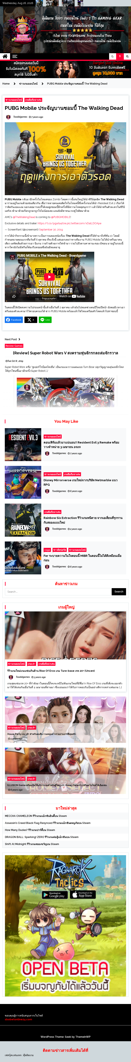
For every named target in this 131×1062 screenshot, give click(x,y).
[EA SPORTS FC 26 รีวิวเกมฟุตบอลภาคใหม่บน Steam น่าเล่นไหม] (66, 4)
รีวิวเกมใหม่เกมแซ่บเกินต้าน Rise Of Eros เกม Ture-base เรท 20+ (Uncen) (51, 670)
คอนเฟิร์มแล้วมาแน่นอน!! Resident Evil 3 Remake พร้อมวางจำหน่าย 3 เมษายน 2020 (81, 445)
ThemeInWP (83, 1036)
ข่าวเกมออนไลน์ (14, 99)
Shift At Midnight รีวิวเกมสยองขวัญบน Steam (32, 844)
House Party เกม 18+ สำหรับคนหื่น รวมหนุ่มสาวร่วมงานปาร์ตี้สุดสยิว (41, 734)
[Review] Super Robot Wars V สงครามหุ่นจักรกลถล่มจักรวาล (65, 353)
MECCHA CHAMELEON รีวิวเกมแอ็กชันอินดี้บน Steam (36, 815)
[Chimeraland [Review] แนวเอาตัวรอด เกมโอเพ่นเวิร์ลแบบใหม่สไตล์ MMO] (82, 4)
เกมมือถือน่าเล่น (33, 99)
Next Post (11, 339)
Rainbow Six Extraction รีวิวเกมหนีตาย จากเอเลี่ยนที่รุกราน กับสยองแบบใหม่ (83, 520)
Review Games (14, 345)
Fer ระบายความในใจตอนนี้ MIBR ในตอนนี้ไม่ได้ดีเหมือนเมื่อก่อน (82, 558)
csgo (47, 550)
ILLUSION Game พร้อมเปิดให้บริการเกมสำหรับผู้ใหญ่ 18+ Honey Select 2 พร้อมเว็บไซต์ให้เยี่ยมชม (57, 785)
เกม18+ (31, 663)
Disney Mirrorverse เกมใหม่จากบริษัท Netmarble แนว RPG (81, 482)
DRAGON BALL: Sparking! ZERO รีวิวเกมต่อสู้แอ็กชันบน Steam (41, 837)
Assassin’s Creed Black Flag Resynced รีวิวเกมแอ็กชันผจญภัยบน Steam (47, 823)
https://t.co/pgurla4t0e (52, 223)
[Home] (5, 56)
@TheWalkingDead (24, 217)
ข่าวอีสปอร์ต (59, 550)
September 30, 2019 (51, 229)
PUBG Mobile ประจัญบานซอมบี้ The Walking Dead (64, 108)
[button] (112, 56)
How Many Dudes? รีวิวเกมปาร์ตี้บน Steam (30, 830)
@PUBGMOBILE (60, 217)
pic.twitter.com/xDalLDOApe (84, 223)
